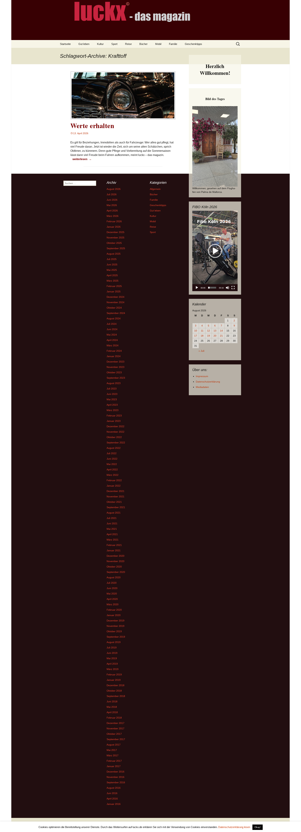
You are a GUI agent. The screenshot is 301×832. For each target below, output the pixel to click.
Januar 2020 (114, 615)
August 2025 (114, 253)
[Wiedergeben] (197, 287)
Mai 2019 (112, 658)
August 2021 (114, 512)
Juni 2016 (112, 793)
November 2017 (115, 728)
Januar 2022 (114, 485)
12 (208, 330)
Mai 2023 (112, 399)
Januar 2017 (114, 766)
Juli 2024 (112, 323)
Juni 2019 (112, 653)
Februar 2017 (114, 760)
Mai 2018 (112, 706)
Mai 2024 (112, 334)
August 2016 (114, 787)
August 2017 (114, 744)
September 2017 (116, 739)
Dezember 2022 (115, 426)
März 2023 (112, 410)
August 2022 (114, 448)
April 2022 (112, 469)
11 (202, 330)
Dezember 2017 (115, 723)
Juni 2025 (112, 264)
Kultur (100, 43)
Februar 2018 (114, 717)
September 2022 (116, 442)
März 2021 (112, 539)
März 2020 (112, 604)
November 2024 (115, 302)
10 (195, 330)
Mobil (158, 43)
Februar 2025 (114, 286)
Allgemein (155, 189)
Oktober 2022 (114, 437)
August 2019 (114, 642)
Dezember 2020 (115, 555)
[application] (215, 251)
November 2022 (115, 431)
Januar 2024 (114, 356)
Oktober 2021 (114, 501)
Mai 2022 (112, 464)
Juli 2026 (112, 194)
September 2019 (116, 636)
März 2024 (112, 345)
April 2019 (112, 663)
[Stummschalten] (227, 287)
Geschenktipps (193, 43)
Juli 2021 (112, 518)
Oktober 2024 (114, 307)
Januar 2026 (114, 226)
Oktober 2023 (114, 372)
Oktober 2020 (114, 566)
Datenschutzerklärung (208, 381)
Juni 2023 (112, 394)
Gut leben (83, 43)
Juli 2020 (112, 582)
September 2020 (116, 572)
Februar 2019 (114, 674)
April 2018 (112, 712)
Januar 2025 (114, 291)
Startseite (65, 43)
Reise (128, 43)
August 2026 (114, 189)
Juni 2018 (112, 701)
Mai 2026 (112, 205)
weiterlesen (82, 159)
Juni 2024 (112, 329)
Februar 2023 (114, 415)
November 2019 (115, 626)
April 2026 (112, 210)
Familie (173, 43)
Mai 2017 (112, 750)
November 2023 (115, 367)
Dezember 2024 (115, 296)
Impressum (202, 376)
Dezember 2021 (115, 491)
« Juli (201, 350)
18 (202, 335)
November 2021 (115, 496)
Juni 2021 (112, 523)
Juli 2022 (112, 453)
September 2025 (116, 248)
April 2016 (112, 798)
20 (215, 335)
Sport (114, 43)
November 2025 (115, 237)
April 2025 (112, 275)
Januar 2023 (114, 421)
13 (215, 330)
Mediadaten (202, 387)
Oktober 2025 (114, 243)
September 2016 (116, 782)
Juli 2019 (112, 647)
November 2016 (115, 777)
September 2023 (116, 377)
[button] (215, 251)
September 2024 (116, 313)
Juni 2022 (112, 458)
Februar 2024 (114, 350)
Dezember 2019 (115, 620)
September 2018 (116, 696)
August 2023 (114, 383)
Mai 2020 (112, 593)
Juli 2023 (112, 388)
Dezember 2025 (115, 232)
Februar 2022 (114, 480)
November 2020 (115, 561)
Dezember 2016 (115, 771)
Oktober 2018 (114, 690)
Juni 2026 (112, 199)
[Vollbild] (233, 287)
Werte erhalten (92, 125)
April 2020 (112, 599)
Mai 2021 (112, 528)
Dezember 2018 (115, 685)
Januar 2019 (114, 680)
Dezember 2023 (115, 361)
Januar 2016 (114, 804)
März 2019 (112, 669)
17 (195, 335)
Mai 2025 (112, 270)
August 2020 (114, 577)
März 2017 (112, 755)
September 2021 (116, 507)
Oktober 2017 (114, 733)
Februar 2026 (114, 221)
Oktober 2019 (114, 631)
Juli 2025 (112, 259)
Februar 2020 (114, 609)
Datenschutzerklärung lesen (234, 827)
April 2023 (112, 404)
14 (221, 330)
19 (208, 335)
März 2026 (112, 216)
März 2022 (112, 475)
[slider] (212, 288)
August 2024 (114, 318)
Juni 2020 (112, 588)
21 (221, 335)
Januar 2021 (114, 550)
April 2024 (112, 340)
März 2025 (112, 280)
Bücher (143, 43)
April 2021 (112, 534)
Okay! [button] (257, 827)
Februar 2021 (114, 545)
